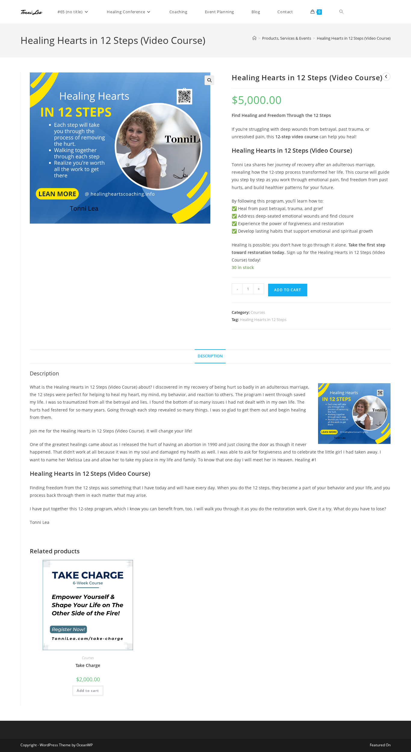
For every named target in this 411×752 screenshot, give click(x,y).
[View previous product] (386, 76)
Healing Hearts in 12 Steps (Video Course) (354, 38)
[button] (209, 80)
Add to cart (287, 289)
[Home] (254, 38)
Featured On (380, 744)
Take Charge (88, 665)
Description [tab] (210, 356)
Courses (258, 312)
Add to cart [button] (88, 690)
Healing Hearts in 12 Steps (263, 319)
